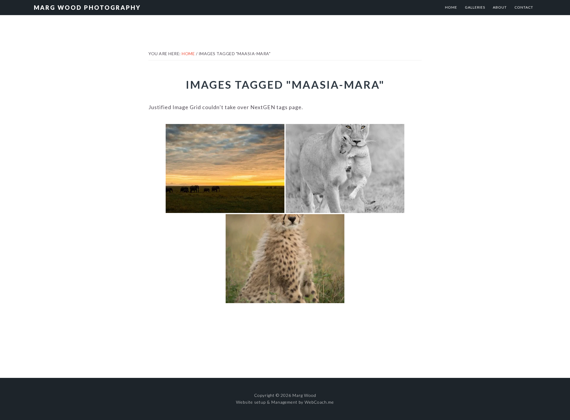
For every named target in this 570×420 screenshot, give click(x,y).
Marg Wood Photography (87, 7)
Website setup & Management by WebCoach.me (285, 402)
